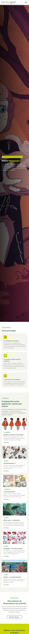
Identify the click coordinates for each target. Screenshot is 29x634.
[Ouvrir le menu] (26, 2)
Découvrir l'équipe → (14, 617)
